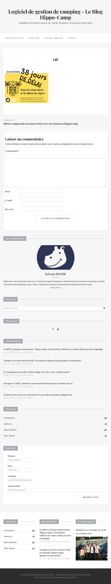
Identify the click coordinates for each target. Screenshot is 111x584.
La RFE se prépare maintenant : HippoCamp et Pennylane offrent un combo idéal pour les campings (53, 349)
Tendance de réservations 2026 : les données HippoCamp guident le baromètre (42, 360)
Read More (55, 287)
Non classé (9, 435)
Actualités (9, 418)
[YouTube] (58, 329)
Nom (8, 191)
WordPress (72, 577)
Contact (72, 38)
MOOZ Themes (49, 577)
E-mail (9, 200)
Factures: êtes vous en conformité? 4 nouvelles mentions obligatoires (37, 395)
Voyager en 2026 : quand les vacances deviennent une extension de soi (38, 383)
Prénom (11, 456)
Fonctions (34, 38)
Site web (9, 209)
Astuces (8, 424)
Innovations (10, 429)
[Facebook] (52, 329)
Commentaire (11, 153)
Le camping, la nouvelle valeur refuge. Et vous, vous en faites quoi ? (36, 372)
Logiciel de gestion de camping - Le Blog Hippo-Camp (55, 14)
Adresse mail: (14, 486)
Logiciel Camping (53, 38)
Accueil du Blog (15, 38)
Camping (12, 476)
